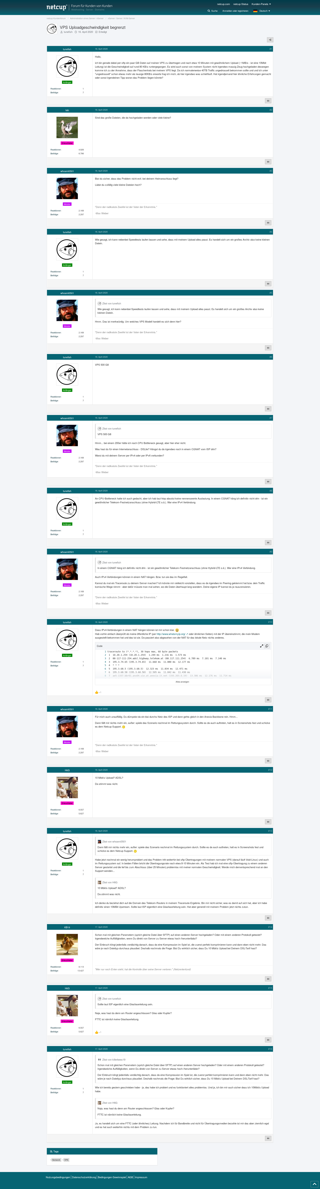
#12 (270, 770)
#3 (271, 170)
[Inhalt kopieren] (267, 646)
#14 (270, 927)
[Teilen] (270, 39)
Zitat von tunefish (111, 303)
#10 (270, 622)
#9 (271, 551)
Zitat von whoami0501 (114, 841)
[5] (102, 665)
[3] (102, 658)
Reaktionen (55, 88)
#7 (271, 417)
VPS (66, 1159)
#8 (271, 490)
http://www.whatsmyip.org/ (171, 634)
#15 (270, 988)
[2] (102, 655)
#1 (271, 48)
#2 (271, 109)
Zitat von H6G (110, 882)
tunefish (68, 31)
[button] (262, 10)
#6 (271, 357)
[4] (102, 662)
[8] (102, 676)
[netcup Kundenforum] (79, 7)
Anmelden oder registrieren (235, 10)
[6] (102, 669)
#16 (270, 1049)
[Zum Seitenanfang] (314, 1184)
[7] (102, 672)
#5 (271, 292)
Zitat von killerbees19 (113, 1059)
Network (56, 1159)
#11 (270, 709)
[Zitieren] (268, 100)
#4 (271, 231)
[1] (102, 651)
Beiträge (54, 92)
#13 (270, 830)
